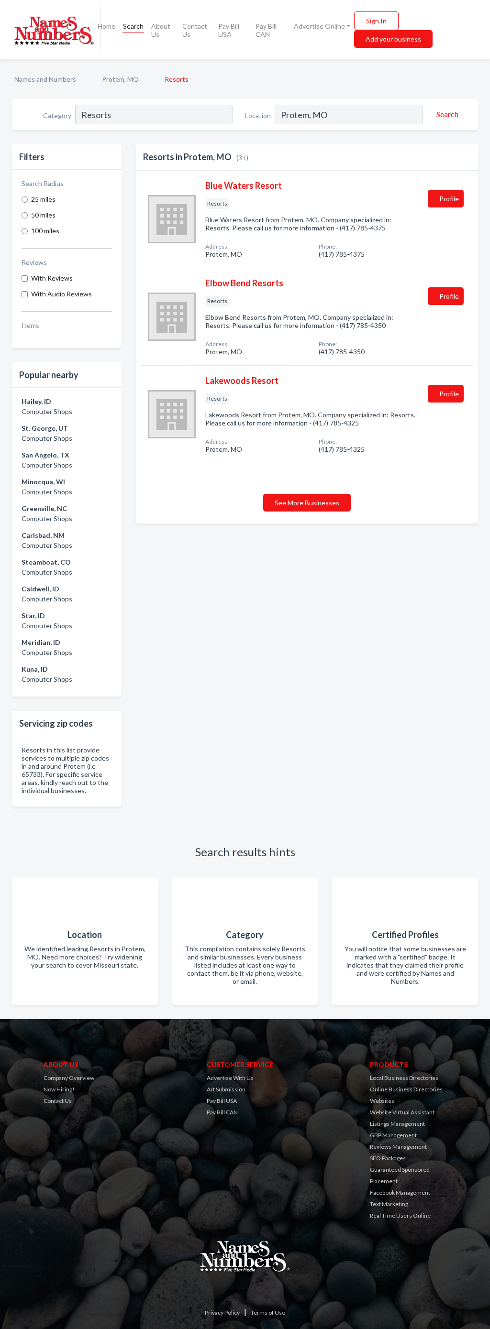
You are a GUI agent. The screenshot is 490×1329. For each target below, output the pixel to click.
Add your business (393, 39)
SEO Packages (388, 1158)
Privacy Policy (222, 1312)
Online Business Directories (406, 1089)
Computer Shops (47, 411)
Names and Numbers (45, 79)
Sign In (376, 21)
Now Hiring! (59, 1089)
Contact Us (194, 30)
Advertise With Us (230, 1077)
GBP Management (393, 1135)
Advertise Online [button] (319, 26)
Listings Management (397, 1123)
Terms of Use (268, 1312)
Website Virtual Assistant (402, 1112)
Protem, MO (120, 79)
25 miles (43, 199)
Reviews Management (398, 1146)
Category (57, 115)
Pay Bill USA (228, 30)
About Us (160, 30)
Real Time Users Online (400, 1215)
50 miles (43, 215)
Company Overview (69, 1077)
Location (258, 115)
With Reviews (52, 278)
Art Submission (226, 1089)
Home (106, 26)
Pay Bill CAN (266, 30)
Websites (382, 1100)
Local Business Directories (404, 1077)
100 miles (45, 231)
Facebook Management (400, 1192)
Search (133, 26)
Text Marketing (389, 1204)
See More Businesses (307, 503)
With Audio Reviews (61, 294)
